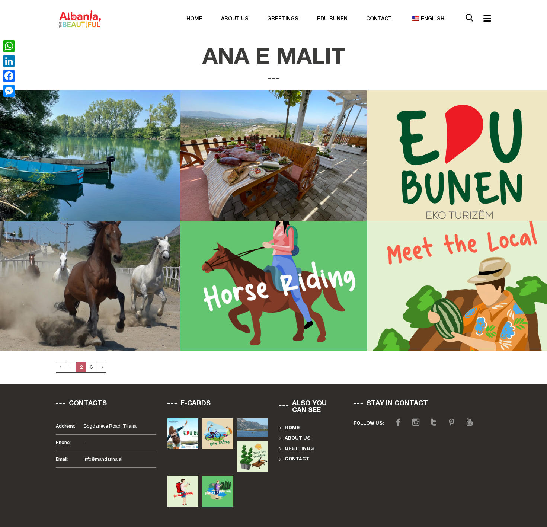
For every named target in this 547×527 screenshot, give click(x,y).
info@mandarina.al (103, 459)
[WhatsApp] (8, 46)
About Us (235, 19)
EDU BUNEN (332, 19)
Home (194, 19)
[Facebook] (8, 75)
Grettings (299, 449)
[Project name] (273, 155)
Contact (379, 19)
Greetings (282, 19)
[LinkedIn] (8, 61)
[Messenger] (8, 90)
